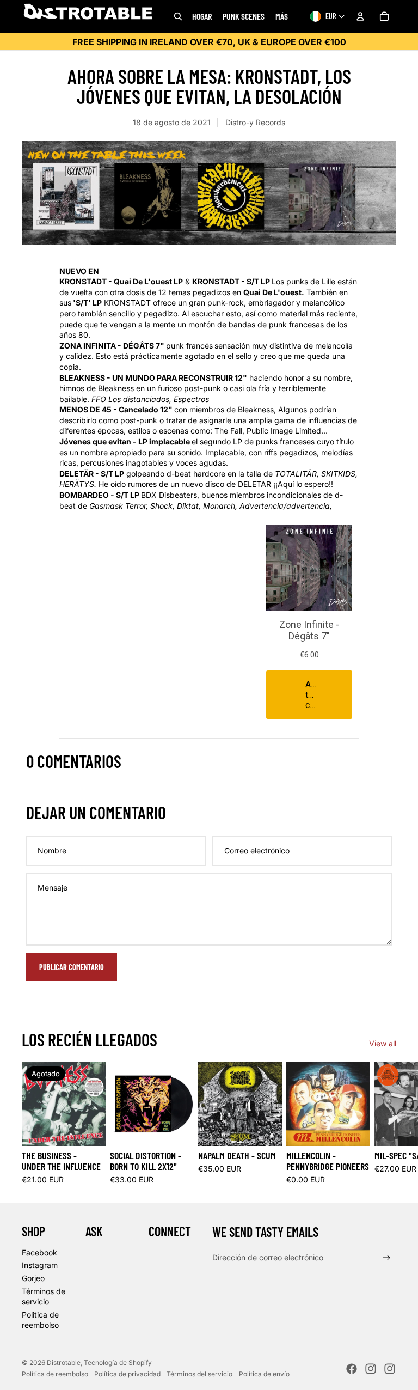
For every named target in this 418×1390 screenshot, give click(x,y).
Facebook (39, 1252)
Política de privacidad (127, 1374)
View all (382, 1043)
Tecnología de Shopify (118, 1362)
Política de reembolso (55, 1374)
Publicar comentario (71, 967)
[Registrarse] (386, 1257)
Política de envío (264, 1374)
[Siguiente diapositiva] (384, 1124)
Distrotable (64, 1362)
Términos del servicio (199, 1374)
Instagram (40, 1265)
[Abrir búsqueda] (178, 16)
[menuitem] (281, 16)
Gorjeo (33, 1278)
